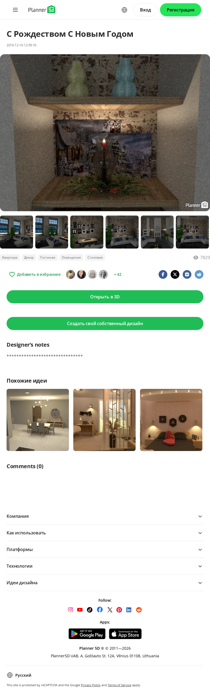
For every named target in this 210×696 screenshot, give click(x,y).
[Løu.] (70, 274)
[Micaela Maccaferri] (103, 274)
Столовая (95, 257)
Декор (29, 257)
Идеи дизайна (22, 583)
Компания (18, 516)
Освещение (71, 257)
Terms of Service (119, 685)
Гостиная (47, 257)
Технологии (19, 566)
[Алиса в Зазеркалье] (92, 274)
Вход (145, 10)
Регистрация (180, 10)
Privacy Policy (91, 685)
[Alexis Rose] (81, 274)
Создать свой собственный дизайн (105, 323)
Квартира (10, 257)
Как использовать (26, 533)
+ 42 (117, 274)
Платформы (20, 549)
